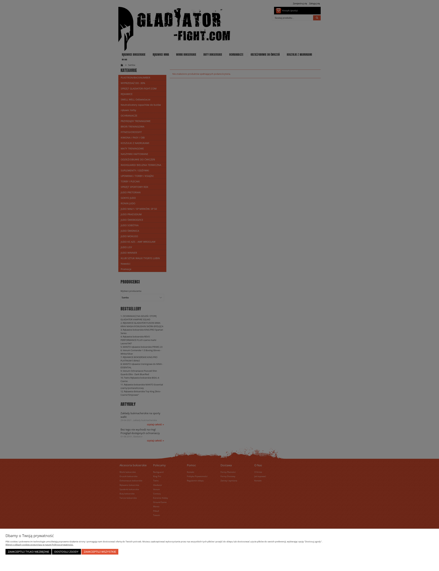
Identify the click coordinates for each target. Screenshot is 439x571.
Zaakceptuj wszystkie (100, 551)
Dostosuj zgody (66, 551)
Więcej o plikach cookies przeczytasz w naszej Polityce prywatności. (39, 544)
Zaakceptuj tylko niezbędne (28, 551)
